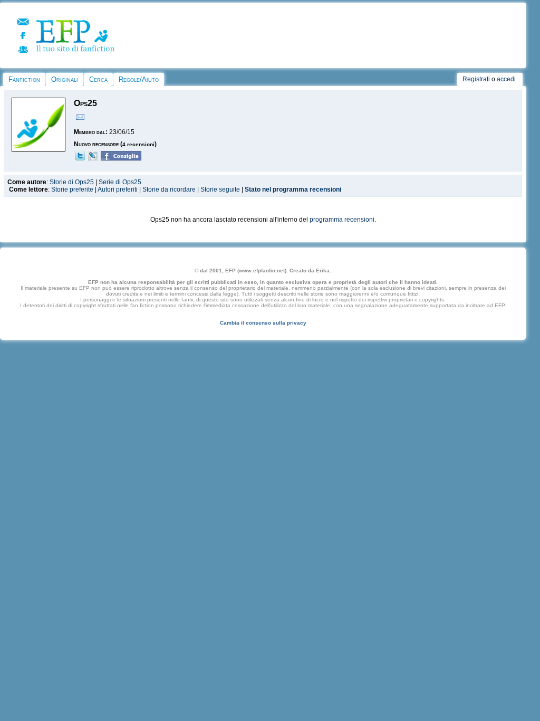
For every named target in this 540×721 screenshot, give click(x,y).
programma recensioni (342, 219)
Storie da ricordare (169, 189)
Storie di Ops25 (72, 182)
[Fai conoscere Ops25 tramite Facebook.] (121, 158)
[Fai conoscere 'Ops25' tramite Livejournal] (93, 158)
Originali (64, 79)
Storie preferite (72, 189)
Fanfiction (24, 79)
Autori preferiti (118, 189)
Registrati (476, 79)
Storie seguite (220, 189)
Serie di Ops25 (120, 182)
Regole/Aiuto (139, 79)
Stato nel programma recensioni (293, 189)
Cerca (98, 79)
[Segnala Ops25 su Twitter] (80, 158)
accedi (506, 79)
